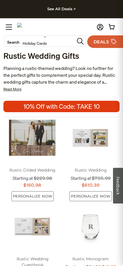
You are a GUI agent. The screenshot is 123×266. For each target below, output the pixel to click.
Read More (12, 89)
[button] (100, 27)
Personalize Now (32, 196)
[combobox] (39, 41)
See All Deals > (61, 9)
